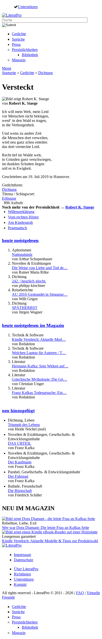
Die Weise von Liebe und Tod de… (40, 268)
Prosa (16, 44)
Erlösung (9, 198)
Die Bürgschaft (20, 491)
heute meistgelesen (20, 240)
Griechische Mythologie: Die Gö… (39, 379)
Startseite (9, 73)
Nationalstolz (22, 254)
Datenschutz (23, 560)
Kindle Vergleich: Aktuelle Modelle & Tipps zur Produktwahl (50, 541)
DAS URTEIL (19, 443)
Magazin (19, 60)
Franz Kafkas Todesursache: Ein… (39, 393)
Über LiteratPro (26, 569)
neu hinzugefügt (18, 410)
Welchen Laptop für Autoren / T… (39, 353)
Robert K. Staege (79, 207)
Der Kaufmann (19, 462)
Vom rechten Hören (23, 217)
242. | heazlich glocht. (29, 281)
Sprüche (18, 39)
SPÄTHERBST (24, 308)
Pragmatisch (17, 228)
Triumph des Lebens (24, 425)
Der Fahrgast (18, 476)
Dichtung (45, 73)
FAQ (80, 593)
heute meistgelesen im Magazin (33, 325)
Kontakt (20, 584)
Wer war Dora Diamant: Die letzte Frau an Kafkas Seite (45, 527)
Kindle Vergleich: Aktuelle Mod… (39, 339)
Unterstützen (28, 7)
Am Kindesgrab (20, 222)
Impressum (22, 555)
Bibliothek (30, 55)
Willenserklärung (21, 212)
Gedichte (19, 34)
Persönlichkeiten (25, 50)
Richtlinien (22, 574)
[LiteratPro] (12, 15)
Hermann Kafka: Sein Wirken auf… (40, 366)
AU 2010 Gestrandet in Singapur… (40, 294)
